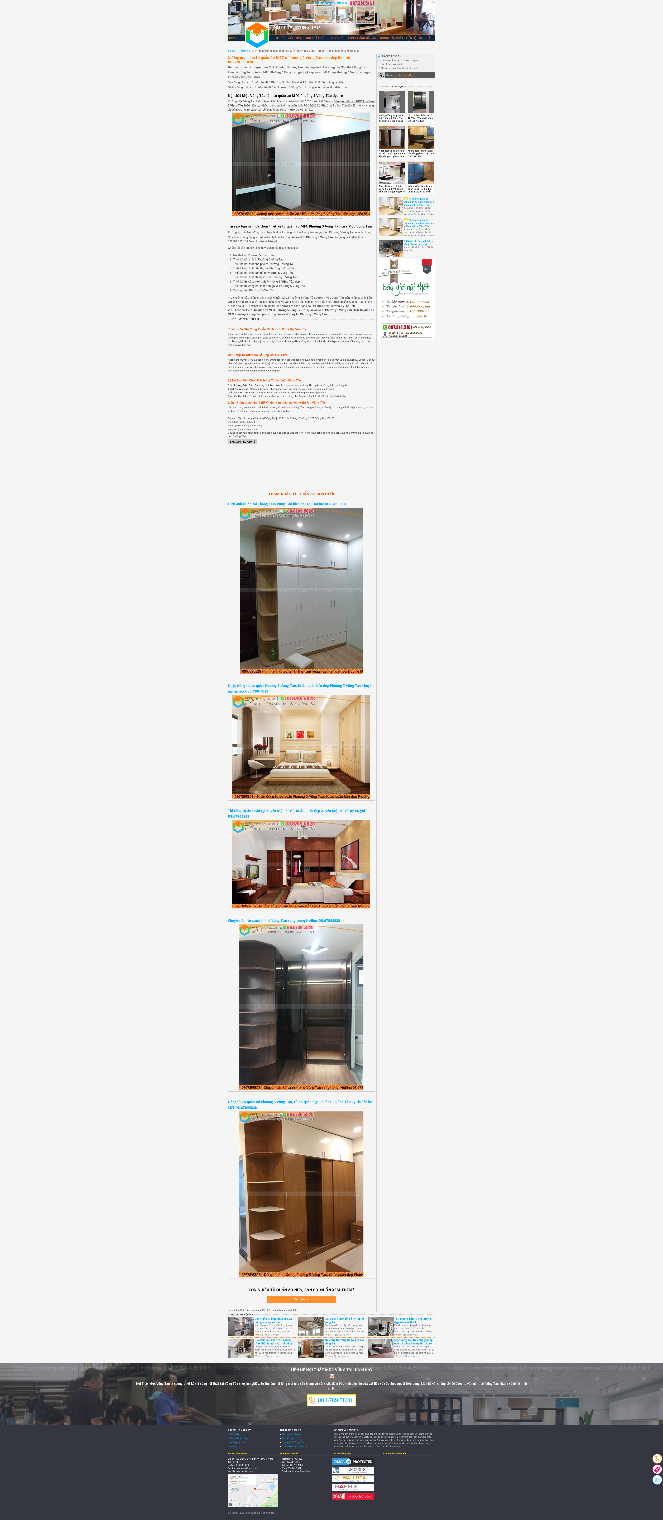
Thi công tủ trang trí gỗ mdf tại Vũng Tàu (344, 1341)
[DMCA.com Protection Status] (353, 1465)
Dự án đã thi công (239, 1438)
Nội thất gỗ (315, 38)
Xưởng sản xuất (391, 38)
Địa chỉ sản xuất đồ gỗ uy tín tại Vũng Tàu (344, 1320)
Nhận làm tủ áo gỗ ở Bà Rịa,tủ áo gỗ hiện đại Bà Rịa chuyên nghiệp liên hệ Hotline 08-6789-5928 (392, 156)
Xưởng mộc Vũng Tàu (292, 1442)
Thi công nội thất (288, 38)
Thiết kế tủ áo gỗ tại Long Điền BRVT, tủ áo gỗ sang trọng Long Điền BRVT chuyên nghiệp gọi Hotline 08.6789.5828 (392, 192)
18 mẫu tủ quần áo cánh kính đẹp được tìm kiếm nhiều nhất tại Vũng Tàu (418, 201)
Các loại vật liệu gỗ (291, 1434)
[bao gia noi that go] (406, 338)
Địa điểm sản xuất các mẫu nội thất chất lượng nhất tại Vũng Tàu (273, 1343)
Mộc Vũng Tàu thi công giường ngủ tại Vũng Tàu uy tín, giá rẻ (413, 1341)
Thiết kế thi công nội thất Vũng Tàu (257, 35)
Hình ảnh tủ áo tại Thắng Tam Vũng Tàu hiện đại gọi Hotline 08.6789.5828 (287, 503)
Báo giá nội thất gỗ (290, 1438)
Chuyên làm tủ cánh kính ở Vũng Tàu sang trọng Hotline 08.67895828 (284, 920)
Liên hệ (411, 38)
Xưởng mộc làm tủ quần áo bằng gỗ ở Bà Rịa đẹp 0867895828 (421, 153)
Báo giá (424, 38)
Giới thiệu (234, 1434)
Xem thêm (299, 1299)
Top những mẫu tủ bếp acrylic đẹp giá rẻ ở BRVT (412, 1320)
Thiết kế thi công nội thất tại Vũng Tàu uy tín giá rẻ (418, 243)
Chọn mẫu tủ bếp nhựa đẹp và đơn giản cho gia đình (273, 1320)
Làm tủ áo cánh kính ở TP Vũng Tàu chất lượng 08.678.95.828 (420, 118)
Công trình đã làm (362, 38)
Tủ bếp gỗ (336, 38)
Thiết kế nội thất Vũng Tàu (294, 1446)
